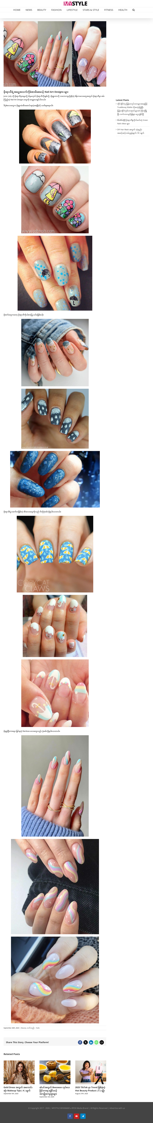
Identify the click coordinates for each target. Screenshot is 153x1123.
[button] (133, 9)
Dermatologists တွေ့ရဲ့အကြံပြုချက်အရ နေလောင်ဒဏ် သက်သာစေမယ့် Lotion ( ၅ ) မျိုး (90, 1090)
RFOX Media (77, 1108)
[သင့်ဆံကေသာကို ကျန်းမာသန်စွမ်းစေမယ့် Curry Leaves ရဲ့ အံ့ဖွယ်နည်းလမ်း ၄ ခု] (55, 1061)
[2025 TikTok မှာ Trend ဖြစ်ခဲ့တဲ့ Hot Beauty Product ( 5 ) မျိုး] (19, 1061)
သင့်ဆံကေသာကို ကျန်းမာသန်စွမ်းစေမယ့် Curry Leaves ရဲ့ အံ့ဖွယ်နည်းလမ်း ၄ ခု (54, 1090)
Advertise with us (117, 1108)
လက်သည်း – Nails (33, 1028)
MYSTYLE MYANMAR (61, 1108)
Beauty (23, 1028)
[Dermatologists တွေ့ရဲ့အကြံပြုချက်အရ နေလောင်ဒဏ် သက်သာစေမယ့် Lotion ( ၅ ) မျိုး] (90, 1061)
